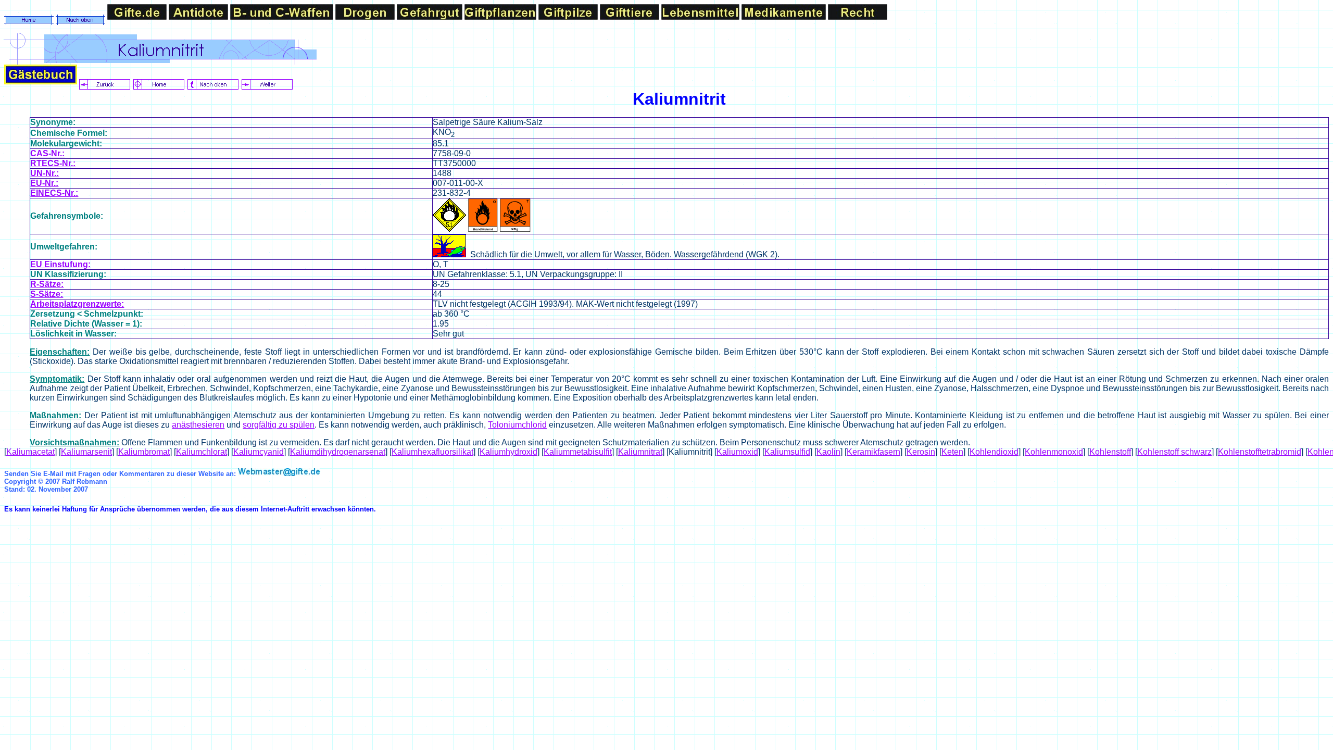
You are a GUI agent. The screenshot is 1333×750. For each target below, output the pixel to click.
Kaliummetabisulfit (578, 451)
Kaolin (828, 451)
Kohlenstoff (1110, 451)
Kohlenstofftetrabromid (1259, 451)
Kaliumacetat (30, 451)
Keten (952, 451)
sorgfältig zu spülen (279, 424)
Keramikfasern (873, 451)
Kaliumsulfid (787, 451)
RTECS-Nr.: (53, 163)
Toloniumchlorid (517, 424)
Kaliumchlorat (201, 451)
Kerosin (921, 451)
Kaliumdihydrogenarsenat (337, 451)
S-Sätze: (46, 294)
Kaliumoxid (737, 451)
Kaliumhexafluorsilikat (432, 451)
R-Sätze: (47, 284)
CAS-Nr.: (47, 153)
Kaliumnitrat (640, 451)
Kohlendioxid (994, 451)
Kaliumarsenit (86, 451)
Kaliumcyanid (258, 451)
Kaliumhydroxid (508, 451)
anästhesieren (198, 424)
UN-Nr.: (44, 173)
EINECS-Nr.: (54, 193)
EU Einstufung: (60, 264)
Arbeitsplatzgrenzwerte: (77, 303)
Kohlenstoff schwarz (1174, 451)
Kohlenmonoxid (1054, 451)
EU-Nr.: (44, 183)
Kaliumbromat (144, 451)
